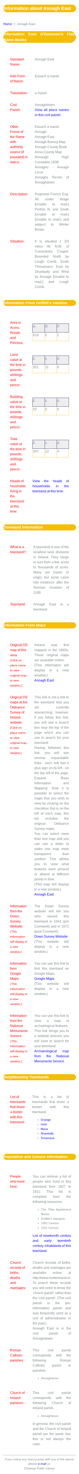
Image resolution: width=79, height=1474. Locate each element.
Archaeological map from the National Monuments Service (51, 1056)
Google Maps (44, 978)
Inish (44, 1124)
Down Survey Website (51, 936)
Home (7, 24)
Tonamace (48, 1138)
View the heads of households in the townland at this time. (50, 486)
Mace (44, 1129)
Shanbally (47, 1133)
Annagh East (44, 680)
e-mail (42, 1463)
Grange (46, 1119)
